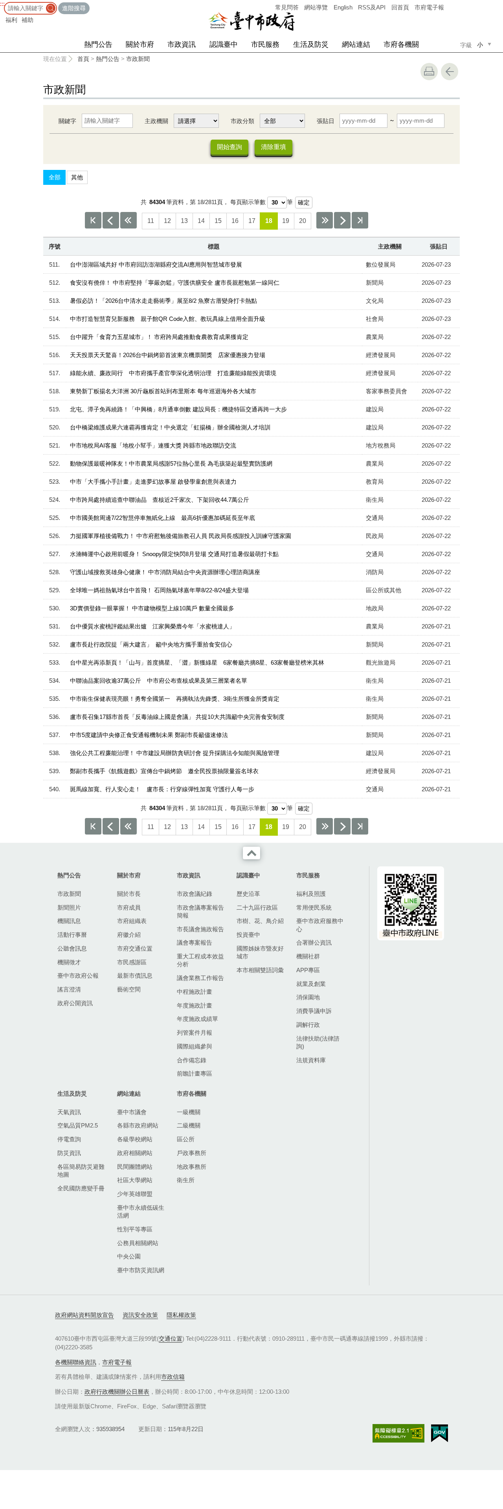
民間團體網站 (134, 1166)
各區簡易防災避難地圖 (81, 1170)
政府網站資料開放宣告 (84, 1315)
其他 (77, 177)
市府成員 (129, 907)
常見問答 (287, 7)
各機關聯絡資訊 (75, 1362)
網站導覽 (316, 7)
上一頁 (111, 220)
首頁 (83, 58)
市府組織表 (132, 921)
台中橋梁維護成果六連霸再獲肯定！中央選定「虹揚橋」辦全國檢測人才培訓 (170, 427)
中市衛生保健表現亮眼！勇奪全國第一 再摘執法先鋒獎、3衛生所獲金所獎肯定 (174, 698)
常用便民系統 (314, 907)
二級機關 (188, 1125)
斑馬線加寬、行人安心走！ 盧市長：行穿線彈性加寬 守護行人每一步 (162, 789)
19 (285, 220)
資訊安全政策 (140, 1315)
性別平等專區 (134, 1229)
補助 (27, 20)
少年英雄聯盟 (134, 1193)
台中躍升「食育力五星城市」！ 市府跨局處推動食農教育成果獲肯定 (159, 336)
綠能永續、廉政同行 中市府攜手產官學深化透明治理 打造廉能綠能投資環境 (173, 373)
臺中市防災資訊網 (140, 1270)
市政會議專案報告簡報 (200, 911)
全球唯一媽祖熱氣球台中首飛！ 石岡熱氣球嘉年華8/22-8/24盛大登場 (159, 590)
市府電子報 (429, 7)
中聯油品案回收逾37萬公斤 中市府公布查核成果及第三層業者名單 (158, 680)
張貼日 (325, 121)
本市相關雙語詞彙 (260, 970)
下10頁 (324, 220)
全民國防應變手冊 (81, 1188)
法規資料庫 (311, 1060)
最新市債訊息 (134, 975)
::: (2, 3)
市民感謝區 (132, 962)
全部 (55, 177)
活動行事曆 (72, 934)
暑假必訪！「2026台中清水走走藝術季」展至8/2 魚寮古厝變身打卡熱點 (163, 300)
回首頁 (400, 7)
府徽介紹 (129, 934)
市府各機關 (401, 44)
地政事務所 (191, 1166)
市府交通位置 (134, 948)
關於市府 (140, 44)
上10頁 (128, 220)
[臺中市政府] (251, 21)
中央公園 (129, 1256)
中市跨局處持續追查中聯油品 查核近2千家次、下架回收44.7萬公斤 (159, 499)
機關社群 (308, 956)
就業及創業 (311, 983)
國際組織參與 (194, 1046)
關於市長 (129, 893)
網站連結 (356, 44)
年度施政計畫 (194, 1005)
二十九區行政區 (257, 907)
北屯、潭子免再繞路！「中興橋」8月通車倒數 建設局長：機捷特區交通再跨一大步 (178, 409)
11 (150, 220)
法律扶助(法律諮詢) (318, 1042)
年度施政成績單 (197, 1018)
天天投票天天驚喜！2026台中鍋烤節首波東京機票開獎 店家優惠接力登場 (167, 355)
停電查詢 (69, 1139)
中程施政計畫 (194, 991)
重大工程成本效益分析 (200, 960)
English (343, 7)
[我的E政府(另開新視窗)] (439, 1433)
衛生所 (186, 1180)
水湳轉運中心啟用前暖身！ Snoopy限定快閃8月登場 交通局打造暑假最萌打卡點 (174, 554)
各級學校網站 (134, 1139)
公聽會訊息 (72, 948)
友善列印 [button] (429, 71)
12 (167, 220)
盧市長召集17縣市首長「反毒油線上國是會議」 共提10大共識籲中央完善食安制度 (177, 716)
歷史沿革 (248, 893)
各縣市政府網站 (137, 1125)
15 (218, 220)
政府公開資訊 (75, 1003)
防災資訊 (69, 1153)
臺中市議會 (132, 1112)
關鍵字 (67, 121)
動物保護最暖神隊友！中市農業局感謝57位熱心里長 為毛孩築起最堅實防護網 (171, 463)
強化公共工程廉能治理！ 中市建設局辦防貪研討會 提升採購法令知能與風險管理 (174, 753)
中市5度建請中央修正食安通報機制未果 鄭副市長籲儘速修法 (149, 734)
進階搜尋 (74, 8)
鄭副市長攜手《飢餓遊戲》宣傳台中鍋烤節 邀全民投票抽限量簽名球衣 (164, 771)
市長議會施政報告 (200, 929)
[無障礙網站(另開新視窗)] (398, 1433)
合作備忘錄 (191, 1060)
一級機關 (188, 1112)
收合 (251, 853)
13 (184, 220)
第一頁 (93, 220)
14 (201, 220)
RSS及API (372, 7)
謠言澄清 (69, 989)
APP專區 (308, 970)
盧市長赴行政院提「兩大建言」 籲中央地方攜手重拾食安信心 (151, 644)
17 (251, 220)
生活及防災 (311, 44)
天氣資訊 (69, 1112)
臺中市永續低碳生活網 (140, 1211)
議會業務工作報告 (200, 978)
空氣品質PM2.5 (77, 1125)
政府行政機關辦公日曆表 (116, 1391)
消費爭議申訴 (314, 1011)
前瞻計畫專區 (194, 1073)
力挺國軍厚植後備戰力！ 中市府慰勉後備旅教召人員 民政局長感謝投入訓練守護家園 (180, 535)
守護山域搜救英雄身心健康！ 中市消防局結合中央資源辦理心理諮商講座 (165, 572)
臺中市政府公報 (78, 975)
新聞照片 (69, 907)
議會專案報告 (194, 942)
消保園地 (308, 997)
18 (268, 220)
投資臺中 (248, 934)
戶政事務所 (191, 1153)
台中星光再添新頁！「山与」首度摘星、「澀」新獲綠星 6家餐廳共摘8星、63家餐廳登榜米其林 (197, 662)
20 (302, 220)
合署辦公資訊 (314, 942)
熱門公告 (98, 44)
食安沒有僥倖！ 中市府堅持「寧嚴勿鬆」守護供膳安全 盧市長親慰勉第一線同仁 (174, 282)
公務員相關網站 (137, 1243)
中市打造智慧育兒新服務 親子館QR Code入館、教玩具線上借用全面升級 (167, 318)
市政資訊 (181, 44)
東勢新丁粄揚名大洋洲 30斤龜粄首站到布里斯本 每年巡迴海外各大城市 (163, 391)
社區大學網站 (134, 1180)
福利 (11, 20)
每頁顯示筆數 (248, 202)
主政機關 (156, 121)
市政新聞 (138, 58)
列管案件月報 (194, 1032)
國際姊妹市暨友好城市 (260, 952)
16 (235, 220)
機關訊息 (69, 921)
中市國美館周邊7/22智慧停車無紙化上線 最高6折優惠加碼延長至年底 (162, 517)
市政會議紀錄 (194, 893)
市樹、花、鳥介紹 (260, 921)
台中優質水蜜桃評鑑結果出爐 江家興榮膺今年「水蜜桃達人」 (152, 626)
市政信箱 (173, 1376)
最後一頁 (360, 220)
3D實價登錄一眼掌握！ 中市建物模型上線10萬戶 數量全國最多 (152, 608)
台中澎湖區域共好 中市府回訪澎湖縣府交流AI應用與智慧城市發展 (156, 264)
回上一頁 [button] (449, 71)
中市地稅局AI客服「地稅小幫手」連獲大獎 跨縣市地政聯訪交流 (153, 445)
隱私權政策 (181, 1315)
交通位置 (170, 1338)
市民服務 (265, 44)
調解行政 (308, 1024)
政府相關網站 (134, 1153)
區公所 (186, 1139)
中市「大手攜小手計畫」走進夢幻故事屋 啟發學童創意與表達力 (153, 481)
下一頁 (342, 220)
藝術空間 (129, 989)
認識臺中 (223, 44)
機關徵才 (69, 962)
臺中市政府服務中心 (319, 925)
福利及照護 (311, 893)
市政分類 (242, 121)
